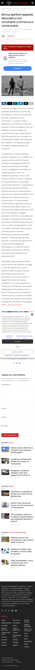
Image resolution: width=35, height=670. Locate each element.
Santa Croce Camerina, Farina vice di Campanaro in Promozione (22, 505)
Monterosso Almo (17, 636)
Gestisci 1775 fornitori (9, 337)
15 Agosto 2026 (16, 510)
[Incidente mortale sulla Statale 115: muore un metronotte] (5, 461)
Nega (17, 347)
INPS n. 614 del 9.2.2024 (11, 305)
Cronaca (4, 640)
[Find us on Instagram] (9, 611)
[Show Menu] (2, 3)
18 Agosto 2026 (16, 567)
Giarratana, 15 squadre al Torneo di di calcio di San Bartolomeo (21, 494)
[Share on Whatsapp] (15, 103)
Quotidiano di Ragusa (12, 665)
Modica (15, 632)
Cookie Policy (9, 355)
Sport (26, 639)
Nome (4, 408)
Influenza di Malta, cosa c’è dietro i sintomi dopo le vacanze (21, 551)
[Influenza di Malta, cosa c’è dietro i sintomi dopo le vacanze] (5, 551)
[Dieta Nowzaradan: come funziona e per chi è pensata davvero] (5, 562)
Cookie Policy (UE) (7, 658)
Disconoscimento (7, 662)
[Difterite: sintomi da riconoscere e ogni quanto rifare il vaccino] (5, 539)
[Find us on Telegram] (12, 611)
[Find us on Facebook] (1, 611)
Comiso (4, 637)
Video (26, 644)
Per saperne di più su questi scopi (24, 337)
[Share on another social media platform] (31, 103)
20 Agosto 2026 (16, 556)
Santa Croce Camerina (28, 630)
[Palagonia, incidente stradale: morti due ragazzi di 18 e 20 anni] (5, 472)
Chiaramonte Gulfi (5, 633)
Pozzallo (15, 642)
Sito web (4, 426)
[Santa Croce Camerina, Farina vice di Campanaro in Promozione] (5, 504)
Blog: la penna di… (4, 629)
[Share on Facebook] (4, 103)
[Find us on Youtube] (16, 611)
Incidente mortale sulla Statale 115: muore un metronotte (21, 461)
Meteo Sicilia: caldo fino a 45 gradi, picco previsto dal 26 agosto (22, 450)
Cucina (3, 642)
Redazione (10, 36)
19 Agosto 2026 (16, 498)
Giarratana (16, 623)
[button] (32, 314)
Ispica (15, 625)
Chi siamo (19, 662)
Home (3, 8)
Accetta (17, 341)
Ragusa (15, 645)
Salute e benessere (27, 625)
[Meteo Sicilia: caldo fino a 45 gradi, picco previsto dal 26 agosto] (5, 449)
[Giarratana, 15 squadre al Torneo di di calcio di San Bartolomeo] (5, 493)
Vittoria (26, 647)
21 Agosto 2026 (16, 477)
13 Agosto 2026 (16, 524)
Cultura (3, 645)
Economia (16, 620)
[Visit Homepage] (17, 3)
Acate (3, 620)
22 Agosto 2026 (16, 466)
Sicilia (26, 636)
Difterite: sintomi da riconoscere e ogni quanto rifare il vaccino (22, 540)
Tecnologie (28, 641)
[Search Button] (33, 3)
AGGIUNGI (17, 68)
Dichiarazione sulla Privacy (21, 355)
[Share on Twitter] (9, 103)
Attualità (8, 8)
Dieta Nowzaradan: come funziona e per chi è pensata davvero (22, 563)
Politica (15, 640)
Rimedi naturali (26, 621)
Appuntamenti (6, 623)
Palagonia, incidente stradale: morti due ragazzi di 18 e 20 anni (20, 473)
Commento (6, 384)
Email (4, 417)
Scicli (26, 633)
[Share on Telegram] (20, 103)
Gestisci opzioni (17, 352)
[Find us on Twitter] (5, 611)
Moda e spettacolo (16, 629)
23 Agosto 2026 (16, 455)
